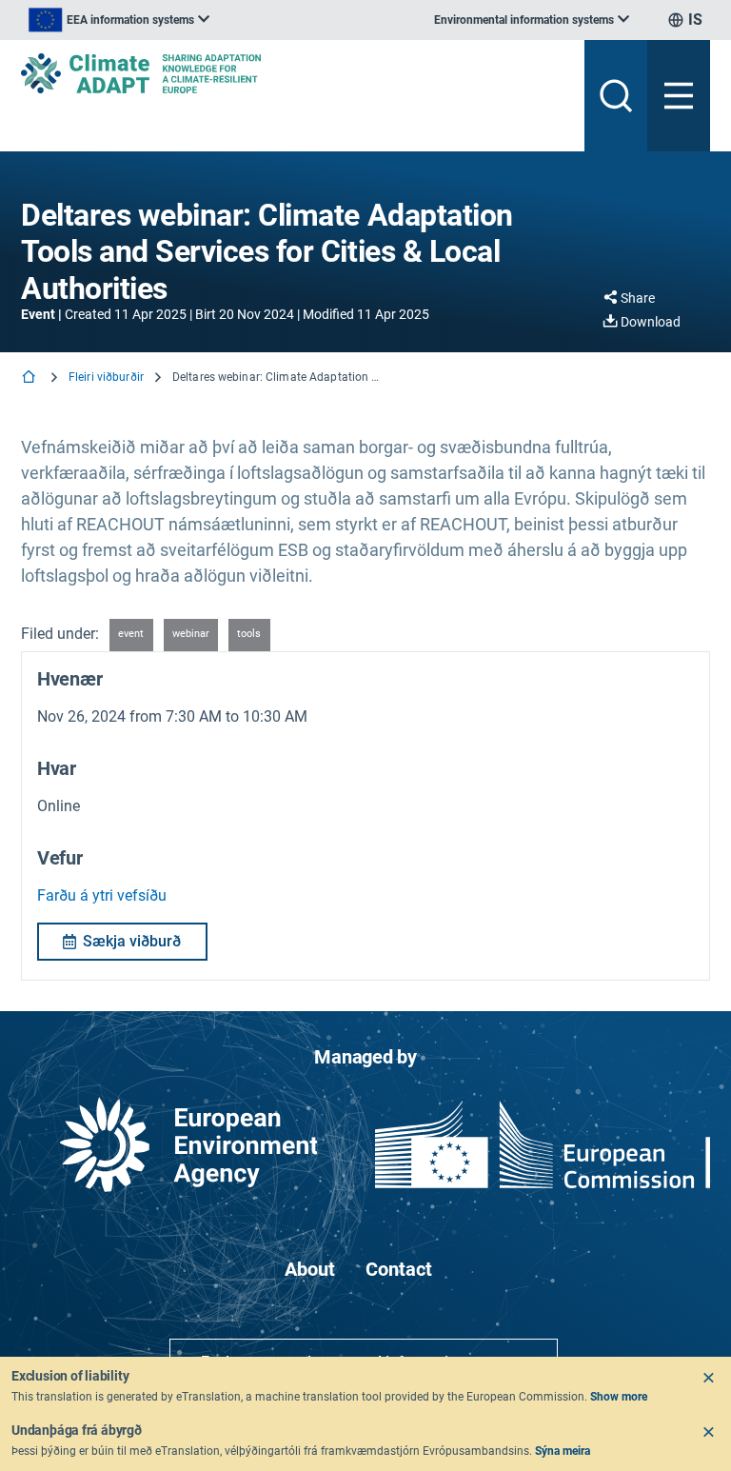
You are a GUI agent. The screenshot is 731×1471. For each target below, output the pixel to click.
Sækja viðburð (132, 941)
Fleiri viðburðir (106, 377)
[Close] (708, 1377)
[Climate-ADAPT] (295, 73)
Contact (399, 1269)
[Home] (30, 378)
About (310, 1269)
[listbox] (119, 20)
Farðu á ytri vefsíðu (102, 895)
